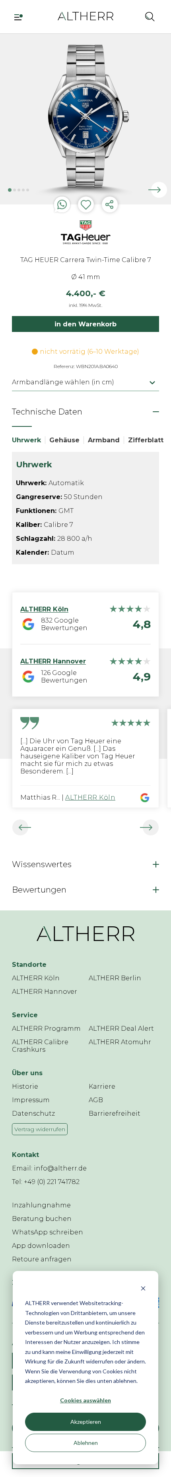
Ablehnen (86, 1442)
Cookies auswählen (85, 1400)
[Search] (150, 16)
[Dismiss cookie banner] (143, 1288)
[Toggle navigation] (21, 16)
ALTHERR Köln (90, 797)
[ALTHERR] (85, 15)
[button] (132, 16)
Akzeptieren (85, 1421)
